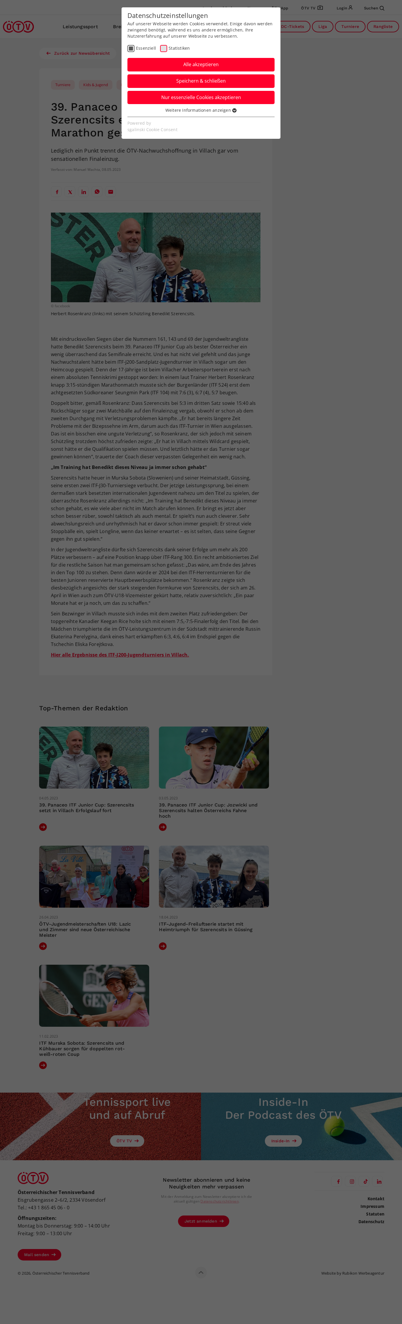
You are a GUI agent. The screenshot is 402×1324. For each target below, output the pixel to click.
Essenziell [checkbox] (146, 48)
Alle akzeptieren (201, 64)
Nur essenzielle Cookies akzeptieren (201, 97)
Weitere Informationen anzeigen (198, 110)
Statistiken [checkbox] (179, 48)
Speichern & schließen (201, 81)
